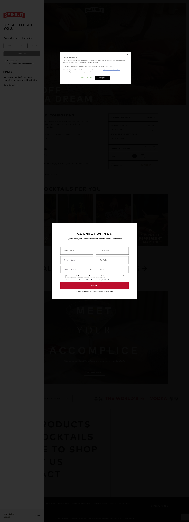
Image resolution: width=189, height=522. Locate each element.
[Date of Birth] (76, 260)
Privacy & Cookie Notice (110, 280)
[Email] (112, 269)
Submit (94, 286)
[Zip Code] (112, 260)
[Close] (127, 54)
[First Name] (76, 251)
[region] (95, 68)
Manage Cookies (86, 77)
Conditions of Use (88, 280)
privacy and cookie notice (111, 70)
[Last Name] (112, 251)
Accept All (102, 77)
